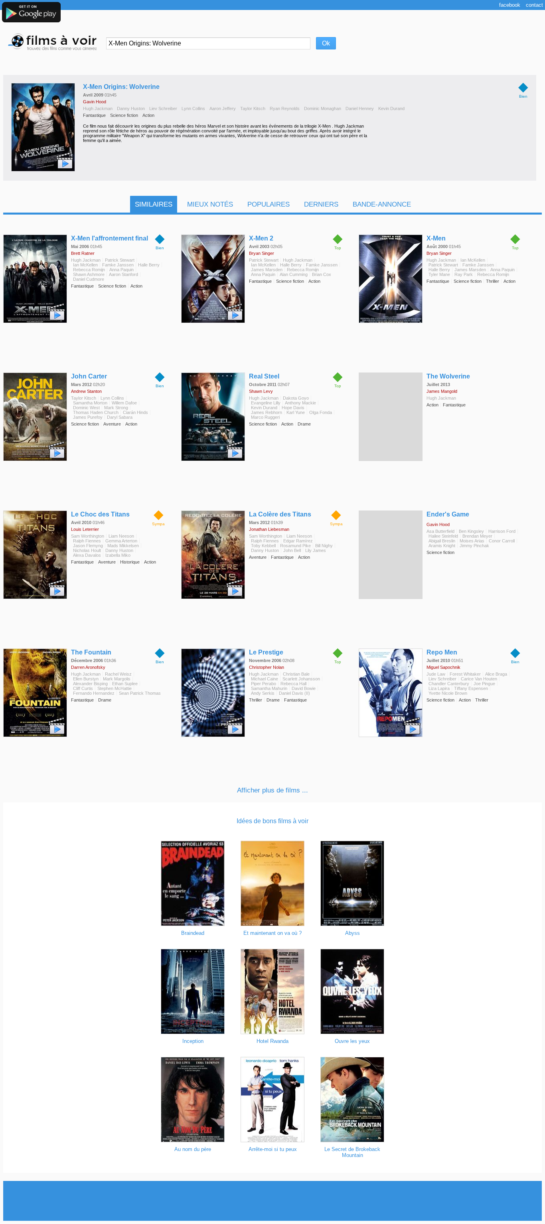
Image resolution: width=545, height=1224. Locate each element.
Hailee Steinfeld (443, 536)
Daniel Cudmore (88, 279)
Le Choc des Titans (100, 514)
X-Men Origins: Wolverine (121, 86)
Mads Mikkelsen (123, 545)
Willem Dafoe (124, 402)
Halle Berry (149, 264)
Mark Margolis (116, 678)
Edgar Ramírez (298, 540)
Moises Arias (472, 540)
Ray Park (463, 274)
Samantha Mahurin (269, 688)
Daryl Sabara (119, 417)
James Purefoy (88, 417)
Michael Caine (264, 678)
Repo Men (442, 652)
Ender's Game (448, 514)
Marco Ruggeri (265, 417)
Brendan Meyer (477, 536)
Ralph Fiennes (87, 540)
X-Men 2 (261, 238)
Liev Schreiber (163, 108)
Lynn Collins (193, 108)
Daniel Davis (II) (294, 693)
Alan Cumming (294, 274)
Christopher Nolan (266, 667)
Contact (534, 5)
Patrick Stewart (119, 260)
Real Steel (264, 376)
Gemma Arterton (121, 540)
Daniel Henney (360, 108)
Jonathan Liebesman (269, 529)
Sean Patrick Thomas (140, 693)
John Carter (89, 376)
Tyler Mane (439, 274)
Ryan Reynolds (285, 108)
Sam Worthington (87, 536)
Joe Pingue (484, 683)
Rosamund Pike (295, 545)
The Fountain (91, 652)
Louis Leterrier (85, 529)
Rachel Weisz (118, 674)
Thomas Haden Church (95, 412)
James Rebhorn (266, 412)
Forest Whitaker (465, 674)
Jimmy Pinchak (474, 545)
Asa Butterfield (440, 531)
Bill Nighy (324, 545)
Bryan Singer (261, 253)
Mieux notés (210, 204)
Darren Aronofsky (88, 667)
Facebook (509, 5)
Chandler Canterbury (448, 683)
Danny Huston (131, 108)
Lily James (315, 550)
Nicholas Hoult (87, 550)
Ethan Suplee (125, 683)
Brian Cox (321, 274)
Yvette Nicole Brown (447, 693)
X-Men (436, 238)
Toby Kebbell (263, 545)
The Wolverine (448, 376)
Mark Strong (116, 407)
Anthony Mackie (300, 402)
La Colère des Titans (280, 514)
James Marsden (266, 269)
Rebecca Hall (293, 683)
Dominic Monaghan (322, 108)
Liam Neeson (121, 536)
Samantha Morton (90, 402)
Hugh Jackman (98, 108)
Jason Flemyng (88, 545)
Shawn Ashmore (89, 274)
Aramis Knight (441, 545)
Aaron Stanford (123, 274)
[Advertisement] (272, 1201)
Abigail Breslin (441, 540)
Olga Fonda (320, 412)
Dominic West (86, 407)
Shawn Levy (261, 391)
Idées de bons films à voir (272, 821)
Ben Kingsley (471, 531)
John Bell (292, 550)
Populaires (268, 204)
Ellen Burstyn (86, 678)
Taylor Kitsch (252, 108)
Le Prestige (266, 652)
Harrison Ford (501, 531)
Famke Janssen (118, 264)
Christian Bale (296, 674)
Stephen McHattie (114, 688)
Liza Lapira (439, 688)
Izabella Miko (117, 555)
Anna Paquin (121, 269)
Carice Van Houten (479, 678)
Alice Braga (496, 674)
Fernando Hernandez (94, 693)
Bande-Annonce (382, 204)
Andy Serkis (262, 693)
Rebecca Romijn (89, 269)
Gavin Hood (94, 101)
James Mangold (442, 391)
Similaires (153, 204)
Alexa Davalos (87, 555)
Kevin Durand (391, 108)
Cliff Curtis (83, 688)
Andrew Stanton (86, 391)
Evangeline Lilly (265, 402)
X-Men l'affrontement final (109, 238)
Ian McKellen (85, 264)
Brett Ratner (83, 253)
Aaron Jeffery (222, 108)
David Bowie (304, 688)
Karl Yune (295, 412)
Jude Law (436, 674)
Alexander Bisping (90, 683)
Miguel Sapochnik (443, 667)
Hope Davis (293, 407)
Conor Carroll (502, 540)
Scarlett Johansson (301, 678)
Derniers (321, 204)
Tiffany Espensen (471, 688)
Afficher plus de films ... (272, 790)
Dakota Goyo (296, 398)
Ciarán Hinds (135, 412)
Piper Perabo (263, 683)
